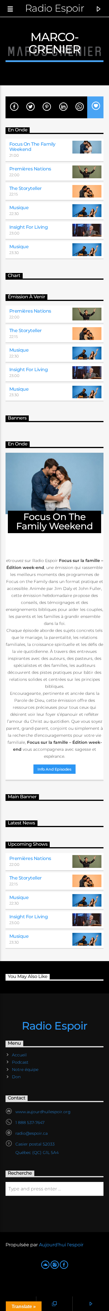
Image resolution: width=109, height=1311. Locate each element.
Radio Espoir (54, 8)
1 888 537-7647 (29, 1122)
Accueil (19, 1055)
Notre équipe (25, 1069)
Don (16, 1076)
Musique (19, 207)
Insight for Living (28, 227)
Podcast (20, 1062)
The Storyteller (25, 188)
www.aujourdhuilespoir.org (43, 1111)
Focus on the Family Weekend (32, 146)
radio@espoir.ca (31, 1133)
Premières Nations (30, 169)
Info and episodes (54, 769)
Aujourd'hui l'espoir (61, 1244)
